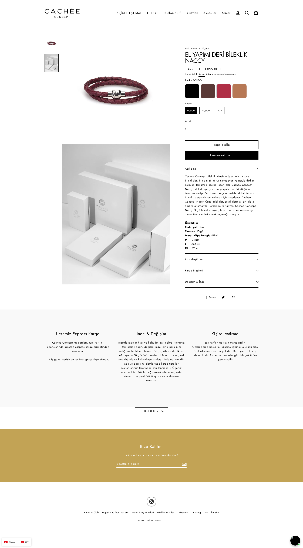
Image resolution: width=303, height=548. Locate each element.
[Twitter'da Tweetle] (225, 297)
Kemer (226, 13)
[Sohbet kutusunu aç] (295, 541)
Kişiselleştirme (194, 259)
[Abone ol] (184, 464)
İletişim (215, 512)
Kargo (201, 73)
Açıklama (190, 169)
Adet (188, 121)
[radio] (192, 91)
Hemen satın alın (221, 155)
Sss (206, 512)
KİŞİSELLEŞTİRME (129, 13)
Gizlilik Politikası (166, 512)
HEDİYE (152, 13)
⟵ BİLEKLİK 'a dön (151, 411)
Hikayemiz (184, 512)
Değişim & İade (195, 282)
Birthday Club (91, 512)
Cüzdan (192, 13)
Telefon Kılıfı (172, 13)
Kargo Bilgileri (194, 271)
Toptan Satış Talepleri (142, 512)
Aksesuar (209, 13)
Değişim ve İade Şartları (115, 512)
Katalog (197, 512)
